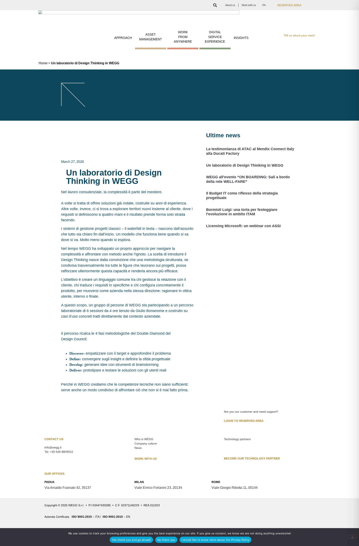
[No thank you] (352, 537)
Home (43, 63)
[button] (214, 5)
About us (230, 5)
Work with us (249, 5)
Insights (241, 38)
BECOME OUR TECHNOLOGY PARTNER (252, 458)
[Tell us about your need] (278, 36)
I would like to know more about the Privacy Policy (216, 539)
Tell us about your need (299, 35)
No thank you (166, 539)
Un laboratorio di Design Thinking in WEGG (244, 165)
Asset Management (150, 37)
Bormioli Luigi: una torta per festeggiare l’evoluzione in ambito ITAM (241, 212)
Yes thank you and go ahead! (131, 539)
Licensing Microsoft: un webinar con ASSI (243, 226)
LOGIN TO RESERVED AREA (243, 420)
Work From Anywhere (183, 36)
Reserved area (289, 5)
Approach (123, 38)
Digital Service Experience (215, 36)
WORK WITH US (145, 458)
